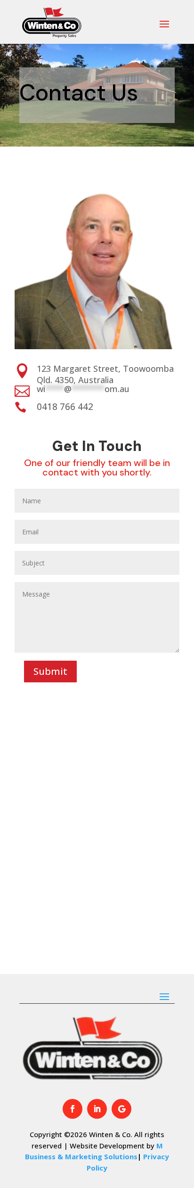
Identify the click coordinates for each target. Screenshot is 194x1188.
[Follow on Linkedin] (97, 1109)
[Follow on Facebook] (72, 1109)
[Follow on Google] (121, 1109)
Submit (50, 671)
